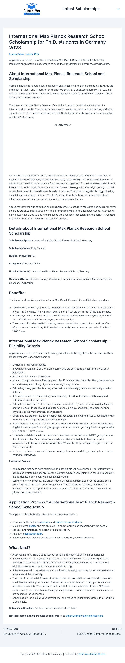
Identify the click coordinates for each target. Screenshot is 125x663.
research (45, 522)
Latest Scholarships (81, 8)
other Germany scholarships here (84, 615)
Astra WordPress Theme (91, 654)
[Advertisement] (62, 149)
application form (33, 533)
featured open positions (68, 522)
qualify (32, 525)
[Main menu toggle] (118, 9)
